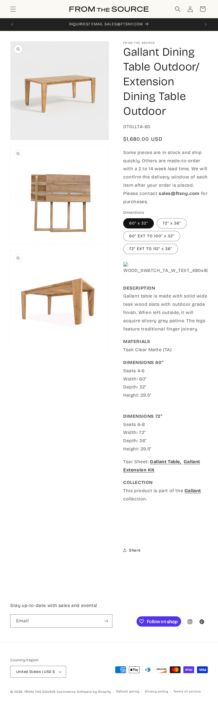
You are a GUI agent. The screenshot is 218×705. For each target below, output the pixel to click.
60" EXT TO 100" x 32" (151, 236)
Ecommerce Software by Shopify (84, 692)
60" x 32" (138, 223)
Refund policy (127, 691)
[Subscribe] (106, 621)
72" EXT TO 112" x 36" (150, 248)
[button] (13, 9)
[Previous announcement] (12, 24)
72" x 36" (172, 223)
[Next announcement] (206, 24)
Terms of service (187, 691)
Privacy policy (156, 691)
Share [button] (135, 550)
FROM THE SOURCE (40, 692)
